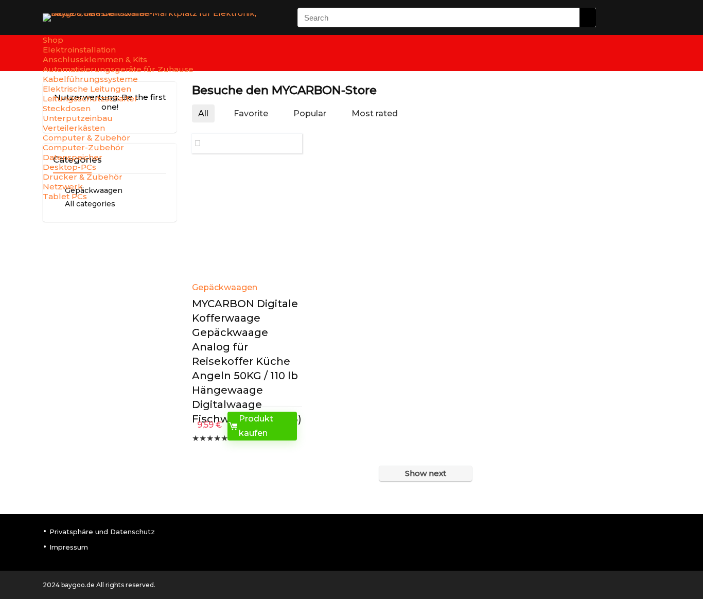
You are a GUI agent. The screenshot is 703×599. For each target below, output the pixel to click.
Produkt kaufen (256, 426)
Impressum (68, 547)
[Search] (587, 17)
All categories (90, 203)
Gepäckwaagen (224, 287)
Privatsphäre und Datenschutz (102, 531)
